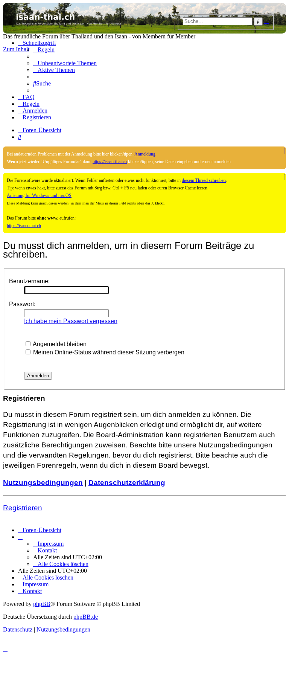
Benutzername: (29, 281)
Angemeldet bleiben (59, 344)
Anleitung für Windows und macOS (39, 195)
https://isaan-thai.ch (110, 161)
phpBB (41, 604)
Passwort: (22, 304)
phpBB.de (85, 616)
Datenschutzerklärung (126, 483)
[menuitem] (44, 49)
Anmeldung (144, 154)
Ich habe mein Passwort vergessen (70, 321)
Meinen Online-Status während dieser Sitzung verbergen (108, 352)
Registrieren (22, 508)
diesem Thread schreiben (204, 180)
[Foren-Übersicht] (144, 18)
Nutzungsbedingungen (43, 483)
